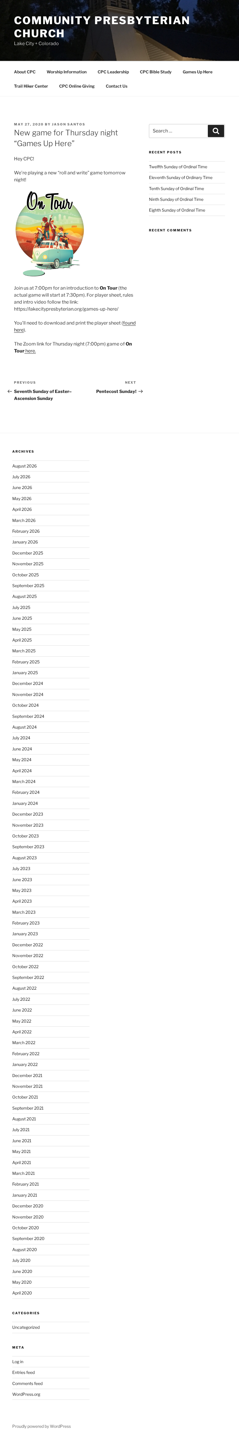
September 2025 (28, 585)
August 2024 (24, 727)
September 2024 (28, 716)
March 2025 (24, 650)
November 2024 (27, 694)
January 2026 (25, 541)
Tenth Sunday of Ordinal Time (176, 188)
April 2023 (22, 901)
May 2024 (21, 759)
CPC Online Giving (77, 86)
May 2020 (22, 1282)
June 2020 (22, 1271)
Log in (17, 1361)
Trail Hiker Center (31, 86)
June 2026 (22, 487)
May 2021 (21, 1151)
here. (30, 351)
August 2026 (24, 465)
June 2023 (22, 879)
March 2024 (24, 781)
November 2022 (27, 955)
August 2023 (24, 857)
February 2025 (26, 661)
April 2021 (21, 1162)
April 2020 (22, 1292)
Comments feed (27, 1383)
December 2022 (27, 944)
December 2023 (27, 814)
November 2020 (28, 1216)
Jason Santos (68, 124)
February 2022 (25, 1053)
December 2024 (27, 683)
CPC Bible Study (156, 71)
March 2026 (24, 520)
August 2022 (24, 988)
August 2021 (24, 1118)
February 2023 (26, 922)
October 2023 (25, 835)
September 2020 (28, 1238)
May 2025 (21, 629)
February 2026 (26, 531)
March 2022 (23, 1042)
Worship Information (67, 71)
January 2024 (25, 803)
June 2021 (21, 1140)
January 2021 (24, 1195)
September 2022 (28, 977)
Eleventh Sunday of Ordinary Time (180, 177)
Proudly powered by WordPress (41, 1426)
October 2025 (25, 574)
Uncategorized (26, 1327)
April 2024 (22, 770)
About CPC (25, 71)
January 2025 (25, 672)
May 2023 (21, 890)
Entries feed (23, 1372)
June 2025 (22, 618)
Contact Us (116, 86)
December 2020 (27, 1205)
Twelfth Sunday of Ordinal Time (178, 166)
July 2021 (21, 1129)
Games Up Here (197, 71)
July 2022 (21, 999)
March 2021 (23, 1173)
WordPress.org (26, 1394)
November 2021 (27, 1086)
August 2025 (24, 596)
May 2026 (21, 498)
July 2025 (21, 607)
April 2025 (22, 639)
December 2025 (27, 552)
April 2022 (21, 1031)
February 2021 (25, 1184)
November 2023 (27, 825)
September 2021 (28, 1108)
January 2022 (25, 1064)
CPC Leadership (113, 71)
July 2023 (21, 868)
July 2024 (21, 737)
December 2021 (27, 1075)
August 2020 (24, 1249)
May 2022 (21, 1021)
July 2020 (21, 1260)
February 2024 (26, 792)
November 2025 (27, 563)
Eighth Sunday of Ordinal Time (177, 210)
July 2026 (21, 476)
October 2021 (25, 1096)
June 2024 (22, 748)
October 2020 (25, 1227)
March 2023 (24, 912)
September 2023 (28, 846)
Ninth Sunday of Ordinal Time (176, 199)
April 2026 (22, 509)
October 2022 (25, 966)
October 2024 (25, 705)
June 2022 (22, 1009)
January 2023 (25, 933)
